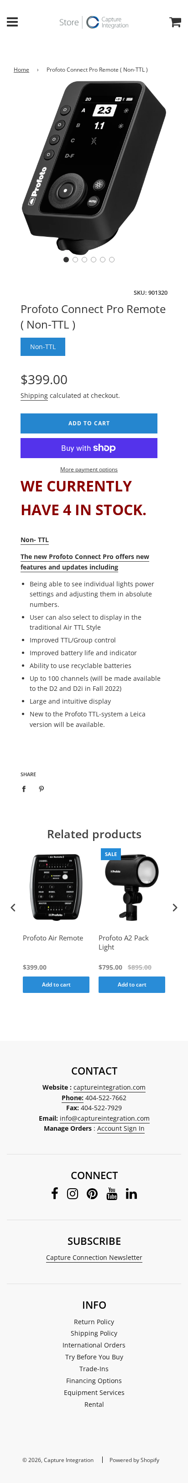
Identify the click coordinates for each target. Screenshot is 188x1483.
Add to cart (56, 984)
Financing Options (94, 1380)
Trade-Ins (94, 1368)
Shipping (34, 395)
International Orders (94, 1345)
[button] (66, 259)
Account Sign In (121, 1128)
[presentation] (13, 908)
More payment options (89, 469)
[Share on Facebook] (26, 788)
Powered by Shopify (134, 1460)
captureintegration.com (109, 1087)
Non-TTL (43, 346)
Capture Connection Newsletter (94, 1257)
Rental (94, 1404)
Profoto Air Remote (53, 938)
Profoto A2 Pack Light (124, 942)
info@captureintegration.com (105, 1118)
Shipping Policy (94, 1333)
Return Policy (94, 1321)
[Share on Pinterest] (42, 788)
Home (21, 69)
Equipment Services (94, 1392)
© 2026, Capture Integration (58, 1460)
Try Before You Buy (94, 1356)
